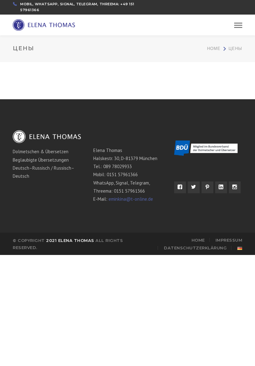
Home (213, 48)
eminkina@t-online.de (131, 199)
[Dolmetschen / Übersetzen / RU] (44, 24)
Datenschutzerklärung (195, 247)
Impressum (229, 240)
